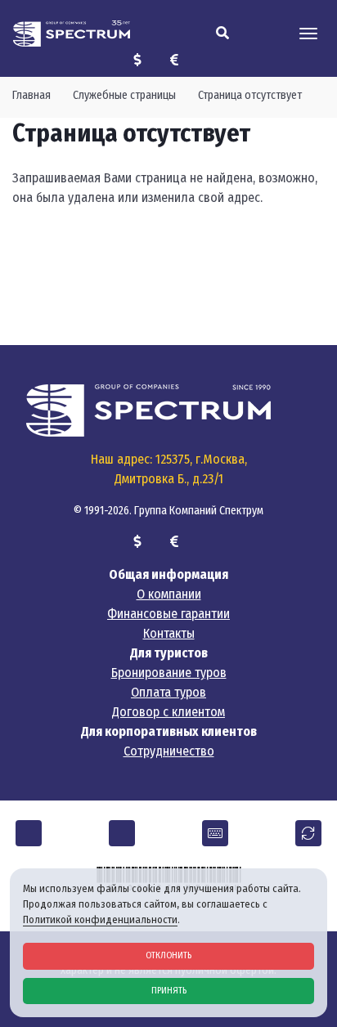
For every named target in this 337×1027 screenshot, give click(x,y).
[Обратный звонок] (308, 833)
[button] (29, 833)
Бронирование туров (169, 672)
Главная (31, 95)
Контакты (169, 633)
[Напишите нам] (215, 833)
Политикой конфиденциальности (100, 919)
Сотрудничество (169, 751)
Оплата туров (168, 692)
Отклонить (168, 955)
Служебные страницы (124, 95)
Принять (168, 990)
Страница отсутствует (250, 95)
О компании (169, 594)
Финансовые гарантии (168, 613)
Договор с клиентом (168, 712)
